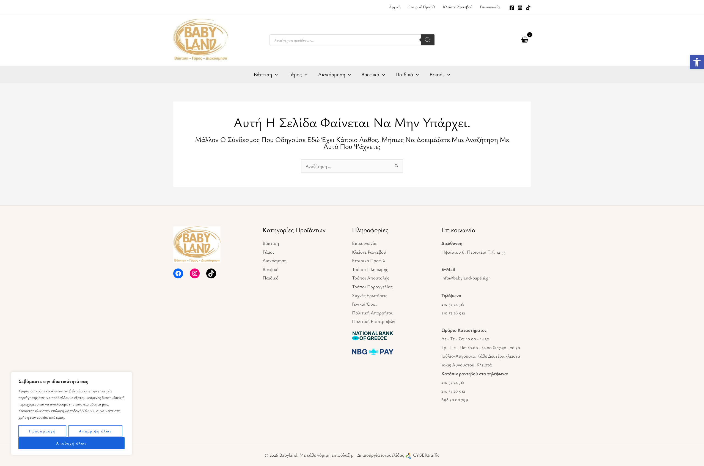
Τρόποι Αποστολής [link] (370, 278)
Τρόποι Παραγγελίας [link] (372, 286)
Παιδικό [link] (271, 278)
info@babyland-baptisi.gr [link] (465, 278)
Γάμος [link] (268, 252)
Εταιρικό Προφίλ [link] (368, 260)
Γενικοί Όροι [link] (364, 304)
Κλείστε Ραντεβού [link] (369, 252)
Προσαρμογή (42, 431)
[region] (71, 413)
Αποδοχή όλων (71, 443)
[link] (697, 62)
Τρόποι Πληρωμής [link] (370, 269)
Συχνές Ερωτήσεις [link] (369, 295)
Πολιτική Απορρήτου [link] (373, 312)
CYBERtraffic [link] (426, 455)
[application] (275, 74)
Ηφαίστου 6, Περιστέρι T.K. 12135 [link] (473, 252)
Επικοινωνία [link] (364, 243)
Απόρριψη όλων (95, 431)
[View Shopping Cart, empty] (525, 40)
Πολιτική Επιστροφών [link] (373, 321)
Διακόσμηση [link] (275, 260)
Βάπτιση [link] (271, 243)
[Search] (428, 39)
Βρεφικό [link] (271, 269)
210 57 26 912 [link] (453, 312)
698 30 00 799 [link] (454, 399)
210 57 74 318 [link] (452, 304)
